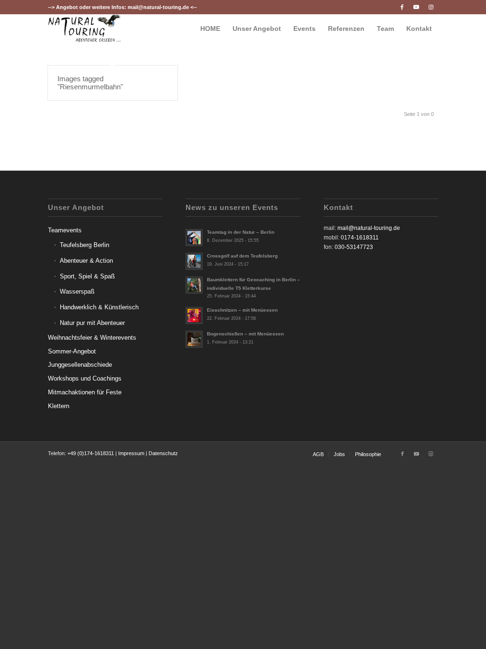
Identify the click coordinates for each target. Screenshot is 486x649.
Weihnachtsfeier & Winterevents (92, 337)
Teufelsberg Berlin (84, 244)
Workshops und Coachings (85, 378)
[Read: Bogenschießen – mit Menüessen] (194, 339)
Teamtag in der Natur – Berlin (240, 232)
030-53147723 (354, 247)
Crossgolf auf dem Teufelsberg (242, 255)
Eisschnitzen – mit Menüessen (242, 310)
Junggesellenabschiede (80, 364)
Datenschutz (163, 453)
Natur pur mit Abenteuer (92, 322)
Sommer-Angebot (72, 351)
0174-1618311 (360, 237)
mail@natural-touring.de (158, 7)
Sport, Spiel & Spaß (87, 276)
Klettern (58, 406)
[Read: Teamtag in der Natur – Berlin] (194, 237)
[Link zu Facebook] (402, 7)
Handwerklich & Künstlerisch (99, 307)
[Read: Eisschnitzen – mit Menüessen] (194, 315)
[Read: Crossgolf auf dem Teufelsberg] (194, 261)
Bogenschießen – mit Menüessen (245, 333)
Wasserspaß (77, 291)
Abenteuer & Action (86, 260)
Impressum (131, 453)
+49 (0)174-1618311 (90, 453)
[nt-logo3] (84, 28)
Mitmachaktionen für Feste (85, 392)
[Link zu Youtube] (416, 7)
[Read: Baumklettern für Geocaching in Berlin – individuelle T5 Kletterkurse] (194, 285)
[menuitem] (210, 28)
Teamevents (65, 230)
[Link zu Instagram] (431, 7)
